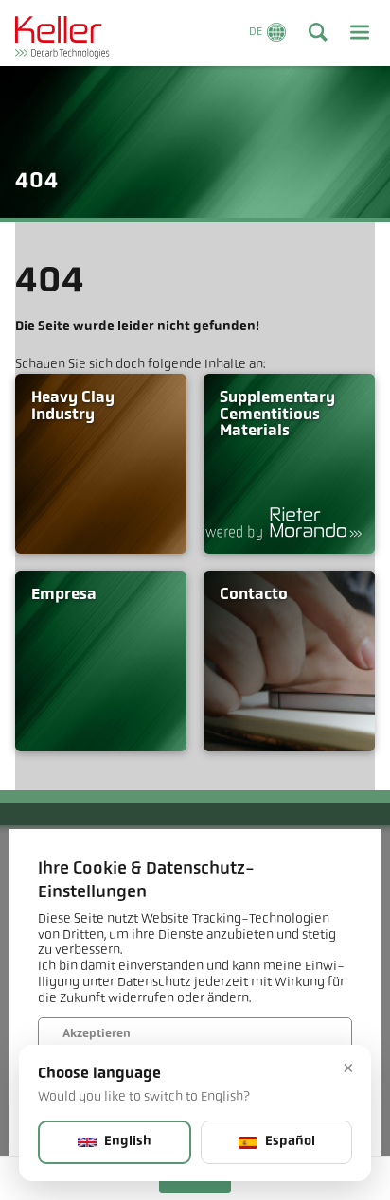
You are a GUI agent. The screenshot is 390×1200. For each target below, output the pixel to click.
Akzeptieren (96, 1034)
